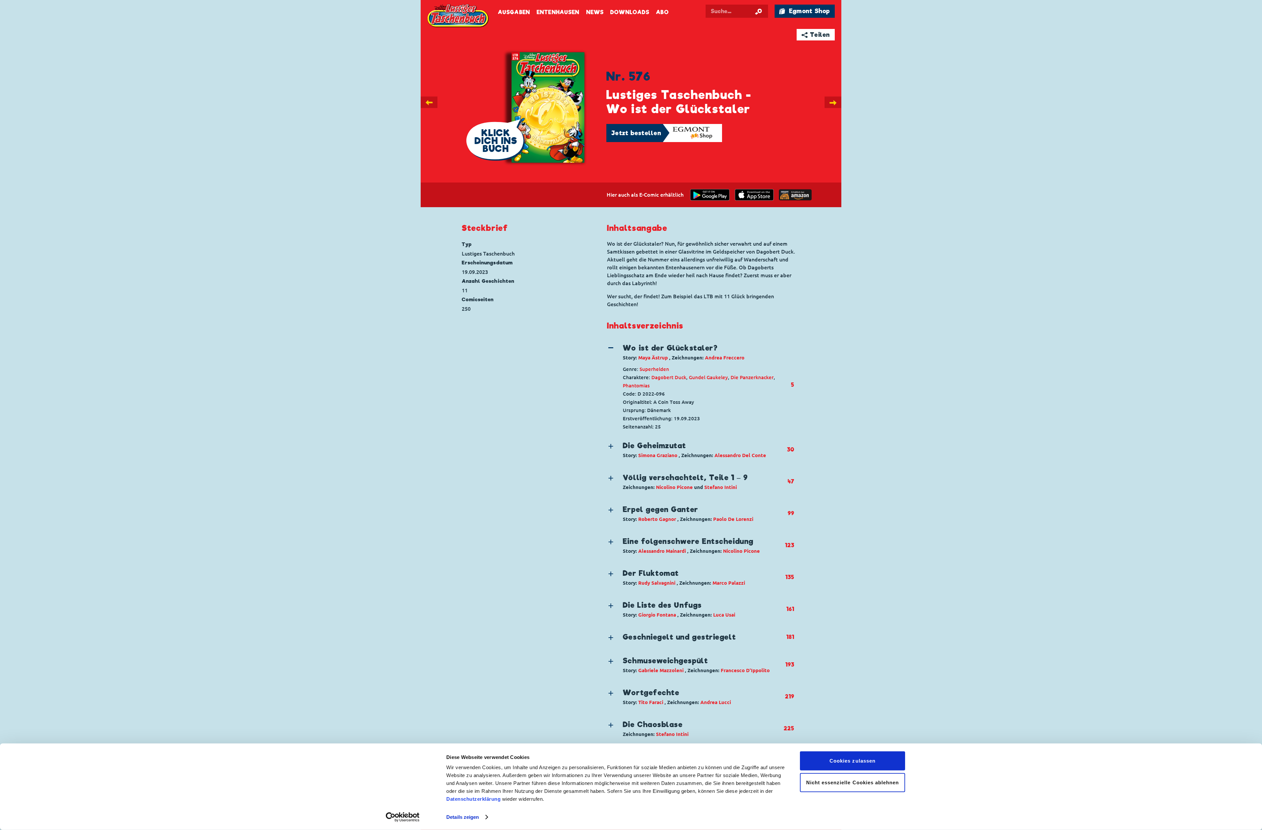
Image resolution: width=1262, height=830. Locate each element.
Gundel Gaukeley (708, 377)
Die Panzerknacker (752, 377)
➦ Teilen (816, 34)
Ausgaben (514, 12)
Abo (662, 12)
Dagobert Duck (668, 377)
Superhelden (654, 369)
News (595, 12)
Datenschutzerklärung (473, 799)
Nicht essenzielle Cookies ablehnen (852, 782)
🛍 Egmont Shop (804, 11)
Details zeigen (462, 817)
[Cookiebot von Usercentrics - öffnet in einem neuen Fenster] (403, 817)
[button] (695, 352)
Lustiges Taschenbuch (458, 16)
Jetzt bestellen (636, 133)
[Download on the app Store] (754, 195)
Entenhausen (558, 12)
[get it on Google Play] (710, 195)
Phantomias (636, 385)
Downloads (629, 12)
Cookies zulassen (853, 761)
